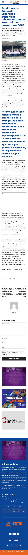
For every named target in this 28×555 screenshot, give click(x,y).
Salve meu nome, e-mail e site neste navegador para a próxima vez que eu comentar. (12, 352)
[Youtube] (20, 545)
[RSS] (16, 545)
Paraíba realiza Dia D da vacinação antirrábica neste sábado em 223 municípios (13, 474)
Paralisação (8, 269)
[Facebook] (3, 278)
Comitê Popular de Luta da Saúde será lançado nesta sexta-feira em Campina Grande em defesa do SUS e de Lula (14, 487)
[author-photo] (14, 310)
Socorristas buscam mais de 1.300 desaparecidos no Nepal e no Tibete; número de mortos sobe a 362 (14, 469)
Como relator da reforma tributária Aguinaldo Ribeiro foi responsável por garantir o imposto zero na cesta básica (14, 480)
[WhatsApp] (13, 278)
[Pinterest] (10, 278)
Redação (14, 312)
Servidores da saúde (17, 269)
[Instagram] (11, 545)
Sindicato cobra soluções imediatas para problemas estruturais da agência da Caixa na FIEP (8, 292)
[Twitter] (6, 278)
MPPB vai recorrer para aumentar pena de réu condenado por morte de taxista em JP (20, 292)
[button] (2, 2)
